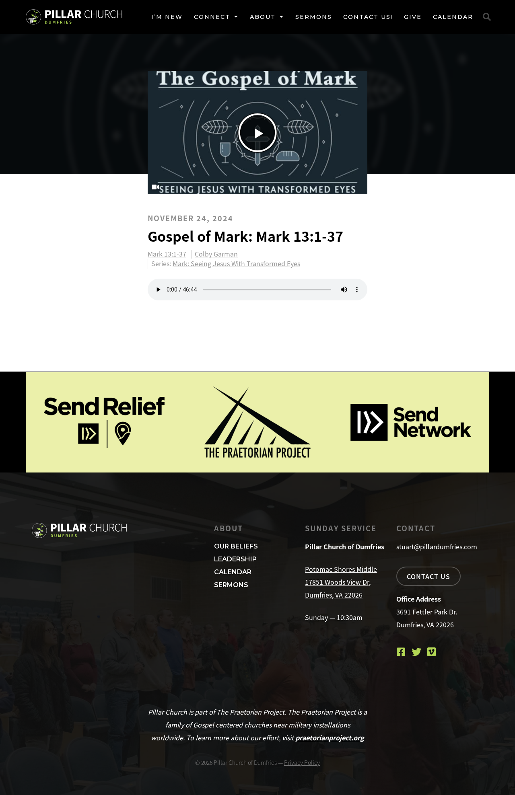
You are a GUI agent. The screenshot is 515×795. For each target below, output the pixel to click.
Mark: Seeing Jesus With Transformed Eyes (236, 263)
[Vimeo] (432, 652)
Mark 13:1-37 (167, 254)
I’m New (167, 17)
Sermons (313, 17)
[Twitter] (416, 652)
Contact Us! (368, 17)
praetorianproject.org (329, 737)
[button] (487, 17)
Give (413, 17)
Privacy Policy (302, 762)
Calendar (453, 17)
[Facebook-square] (401, 652)
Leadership (235, 559)
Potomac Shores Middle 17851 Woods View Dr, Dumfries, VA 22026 (341, 582)
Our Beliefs (236, 546)
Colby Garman (216, 254)
